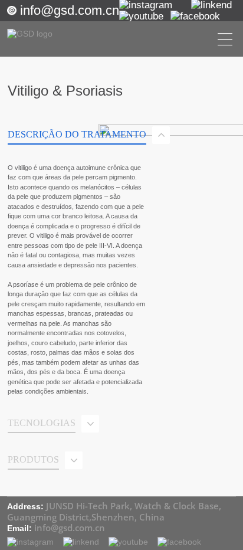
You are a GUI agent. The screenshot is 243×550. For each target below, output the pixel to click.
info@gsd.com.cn (69, 10)
